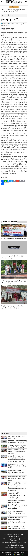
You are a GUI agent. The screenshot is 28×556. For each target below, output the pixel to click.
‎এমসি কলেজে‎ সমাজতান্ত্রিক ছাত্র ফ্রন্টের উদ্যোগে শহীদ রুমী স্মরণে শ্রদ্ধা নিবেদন (17, 446)
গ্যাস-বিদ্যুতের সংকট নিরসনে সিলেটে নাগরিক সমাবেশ (13, 238)
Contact (22, 552)
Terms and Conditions (6, 552)
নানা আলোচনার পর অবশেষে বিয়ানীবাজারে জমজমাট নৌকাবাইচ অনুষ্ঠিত (16, 472)
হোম (4, 15)
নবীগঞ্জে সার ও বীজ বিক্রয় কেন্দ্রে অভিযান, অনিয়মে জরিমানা (15, 518)
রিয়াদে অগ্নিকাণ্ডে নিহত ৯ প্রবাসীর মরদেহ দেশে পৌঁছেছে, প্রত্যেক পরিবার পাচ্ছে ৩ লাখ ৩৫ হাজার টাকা (17, 507)
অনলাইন (11, 15)
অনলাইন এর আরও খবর (10, 222)
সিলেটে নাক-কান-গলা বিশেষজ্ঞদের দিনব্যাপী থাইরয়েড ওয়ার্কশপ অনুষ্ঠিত (16, 527)
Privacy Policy (16, 552)
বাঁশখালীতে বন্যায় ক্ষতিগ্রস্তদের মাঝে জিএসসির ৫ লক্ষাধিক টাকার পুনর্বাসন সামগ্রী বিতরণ (16, 451)
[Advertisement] (14, 204)
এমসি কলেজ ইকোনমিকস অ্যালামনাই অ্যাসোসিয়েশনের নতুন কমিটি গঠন (16, 459)
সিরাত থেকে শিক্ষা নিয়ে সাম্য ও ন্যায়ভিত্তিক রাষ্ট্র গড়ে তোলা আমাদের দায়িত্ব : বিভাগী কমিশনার (17, 497)
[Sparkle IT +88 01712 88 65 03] (18, 554)
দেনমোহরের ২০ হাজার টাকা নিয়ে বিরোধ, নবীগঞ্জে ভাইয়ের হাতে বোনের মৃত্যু (17, 442)
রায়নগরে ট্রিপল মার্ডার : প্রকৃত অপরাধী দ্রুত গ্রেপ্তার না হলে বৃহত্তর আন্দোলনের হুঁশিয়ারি (16, 478)
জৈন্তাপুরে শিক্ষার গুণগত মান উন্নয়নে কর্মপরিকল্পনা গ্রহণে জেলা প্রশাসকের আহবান (16, 513)
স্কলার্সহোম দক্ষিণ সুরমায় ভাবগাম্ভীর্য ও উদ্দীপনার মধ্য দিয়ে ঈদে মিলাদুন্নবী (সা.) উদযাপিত (17, 466)
